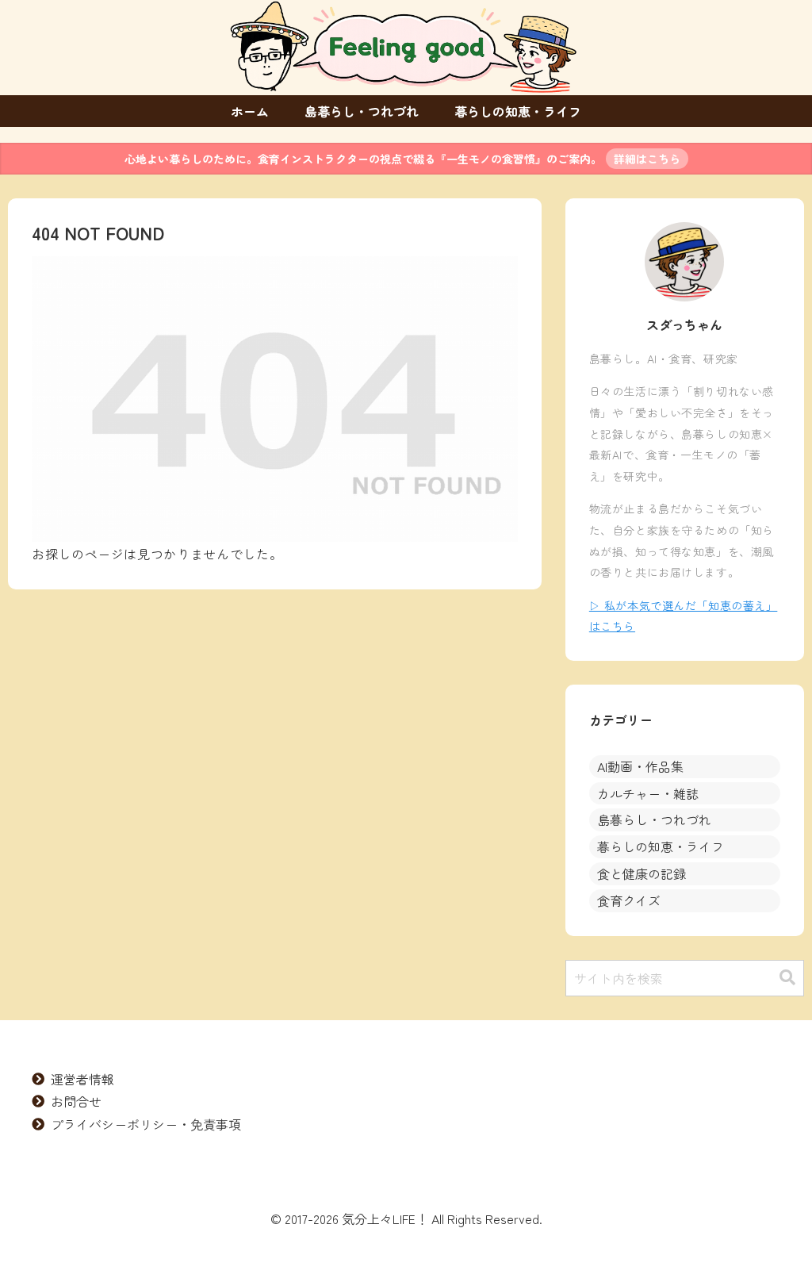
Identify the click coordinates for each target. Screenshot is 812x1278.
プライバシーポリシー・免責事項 (146, 1124)
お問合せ (76, 1101)
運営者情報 (82, 1078)
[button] (787, 978)
